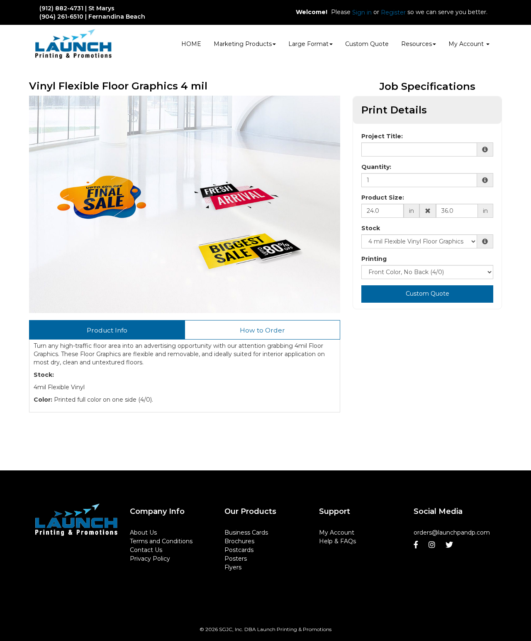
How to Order (262, 330)
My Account (336, 532)
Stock (370, 228)
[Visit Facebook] (417, 545)
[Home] (76, 520)
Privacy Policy (150, 558)
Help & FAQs (337, 541)
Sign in (362, 12)
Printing (374, 259)
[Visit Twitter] (450, 545)
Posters (235, 558)
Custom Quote (367, 44)
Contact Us (146, 550)
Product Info (107, 330)
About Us (143, 532)
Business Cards (246, 532)
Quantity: (376, 167)
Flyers (232, 567)
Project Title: (382, 136)
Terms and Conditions (161, 541)
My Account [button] (466, 44)
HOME (191, 44)
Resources (416, 44)
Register (393, 12)
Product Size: (382, 197)
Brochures (239, 541)
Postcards (238, 550)
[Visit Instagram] (433, 545)
